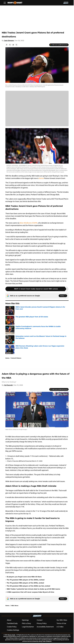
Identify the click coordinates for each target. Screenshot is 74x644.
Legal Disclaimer (28, 627)
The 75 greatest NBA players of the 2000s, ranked (25, 580)
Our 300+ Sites (62, 620)
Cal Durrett (8, 385)
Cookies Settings (13, 630)
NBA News (14, 605)
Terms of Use (61, 623)
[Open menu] (5, 3)
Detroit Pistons (16, 358)
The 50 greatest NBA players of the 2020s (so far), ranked (28, 586)
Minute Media (11, 635)
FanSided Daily (12, 623)
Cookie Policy (12, 627)
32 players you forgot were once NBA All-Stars (24, 577)
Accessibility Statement (45, 627)
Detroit (41, 178)
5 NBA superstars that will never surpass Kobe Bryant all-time (30, 592)
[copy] (16, 44)
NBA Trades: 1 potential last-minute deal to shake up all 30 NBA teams (33, 589)
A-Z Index (60, 627)
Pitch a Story (26, 623)
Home (7, 358)
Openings (25, 620)
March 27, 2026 (37, 461)
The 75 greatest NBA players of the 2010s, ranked (25, 583)
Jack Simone (9, 40)
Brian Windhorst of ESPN (28, 223)
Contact (39, 620)
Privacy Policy (42, 623)
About (9, 620)
